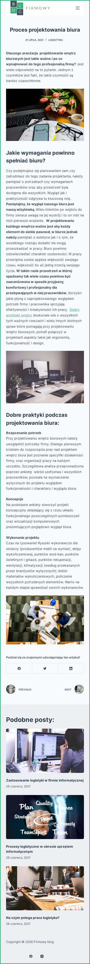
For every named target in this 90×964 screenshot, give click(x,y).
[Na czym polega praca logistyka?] (45, 888)
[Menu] (78, 8)
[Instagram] (42, 956)
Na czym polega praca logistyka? (32, 918)
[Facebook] (19, 668)
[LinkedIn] (71, 668)
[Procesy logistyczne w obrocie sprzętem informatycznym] (45, 817)
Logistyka (55, 40)
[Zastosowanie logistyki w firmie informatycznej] (45, 751)
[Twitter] (45, 668)
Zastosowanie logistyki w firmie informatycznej (45, 780)
